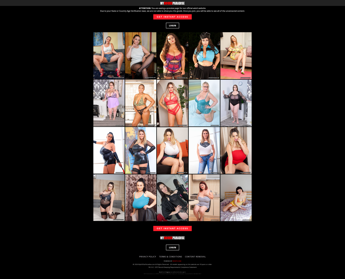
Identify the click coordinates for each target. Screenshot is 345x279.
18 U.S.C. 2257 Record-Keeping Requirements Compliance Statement (172, 267)
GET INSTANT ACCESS (172, 17)
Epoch (161, 272)
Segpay (167, 272)
